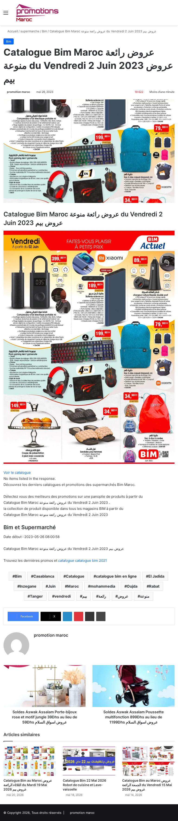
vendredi (62, 596)
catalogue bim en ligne (116, 576)
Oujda (132, 586)
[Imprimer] (100, 616)
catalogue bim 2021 (82, 560)
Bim (44, 31)
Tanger (36, 596)
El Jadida (156, 576)
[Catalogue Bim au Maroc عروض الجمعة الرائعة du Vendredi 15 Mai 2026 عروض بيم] (148, 761)
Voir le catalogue (17, 472)
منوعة (144, 596)
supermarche (29, 31)
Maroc (73, 586)
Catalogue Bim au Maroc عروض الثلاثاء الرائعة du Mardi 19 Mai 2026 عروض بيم (27, 784)
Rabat (154, 586)
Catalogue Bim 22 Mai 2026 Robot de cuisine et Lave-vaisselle (84, 784)
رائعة (102, 596)
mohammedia (102, 586)
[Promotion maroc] (37, 12)
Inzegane (28, 586)
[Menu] (5, 14)
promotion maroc (18, 92)
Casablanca (43, 576)
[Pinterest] (78, 616)
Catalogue (75, 576)
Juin (52, 586)
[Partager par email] (89, 616)
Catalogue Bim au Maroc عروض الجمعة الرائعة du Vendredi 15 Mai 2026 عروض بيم (147, 784)
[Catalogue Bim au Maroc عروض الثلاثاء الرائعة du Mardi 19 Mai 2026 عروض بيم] (29, 761)
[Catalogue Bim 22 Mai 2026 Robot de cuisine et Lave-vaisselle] (89, 761)
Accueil (12, 31)
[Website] (36, 643)
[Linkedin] (67, 616)
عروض (123, 596)
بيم (84, 596)
